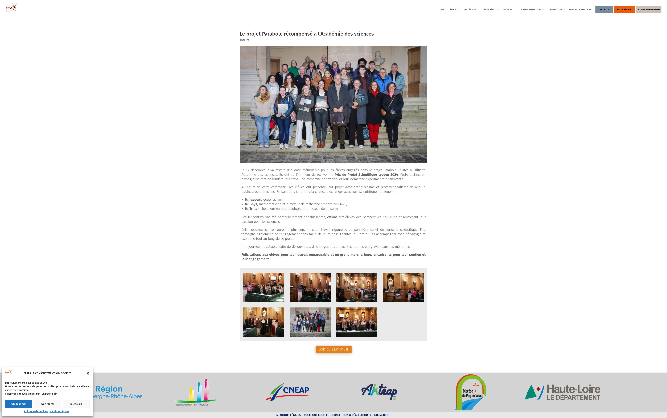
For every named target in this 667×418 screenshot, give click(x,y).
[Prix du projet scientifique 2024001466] (356, 336)
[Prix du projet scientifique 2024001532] (310, 336)
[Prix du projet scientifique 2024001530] (263, 336)
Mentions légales (59, 411)
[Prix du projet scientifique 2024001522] (356, 302)
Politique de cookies (36, 411)
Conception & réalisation (350, 415)
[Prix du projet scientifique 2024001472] (310, 302)
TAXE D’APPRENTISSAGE (648, 9)
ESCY (443, 10)
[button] (88, 373)
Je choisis (76, 404)
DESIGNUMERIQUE (379, 415)
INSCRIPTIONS (624, 9)
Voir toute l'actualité (333, 349)
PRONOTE (604, 9)
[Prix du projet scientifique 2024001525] (403, 302)
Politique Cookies (316, 415)
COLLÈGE (468, 10)
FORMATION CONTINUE (580, 10)
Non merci (47, 404)
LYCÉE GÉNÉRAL (488, 10)
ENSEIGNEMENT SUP (531, 10)
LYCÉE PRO (508, 10)
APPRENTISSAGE (557, 10)
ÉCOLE (453, 10)
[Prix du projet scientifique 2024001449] (263, 302)
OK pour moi (18, 404)
